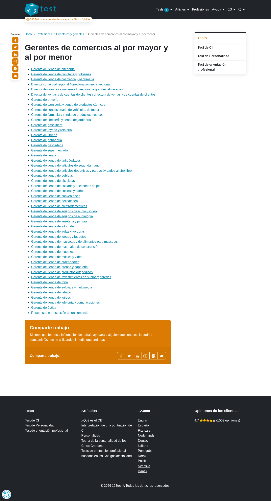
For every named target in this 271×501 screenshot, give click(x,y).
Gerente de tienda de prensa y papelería (59, 267)
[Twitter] (129, 355)
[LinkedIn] (137, 355)
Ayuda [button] (217, 9)
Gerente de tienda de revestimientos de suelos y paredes (71, 277)
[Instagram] (15, 61)
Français (144, 430)
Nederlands (146, 435)
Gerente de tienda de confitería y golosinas (61, 74)
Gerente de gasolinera (46, 125)
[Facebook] (121, 355)
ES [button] (230, 9)
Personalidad (90, 435)
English (143, 420)
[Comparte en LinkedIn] (15, 54)
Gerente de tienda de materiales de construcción (65, 246)
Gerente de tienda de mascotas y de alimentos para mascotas (74, 241)
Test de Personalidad (213, 56)
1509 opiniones (228, 420)
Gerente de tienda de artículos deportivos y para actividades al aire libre (81, 170)
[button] (241, 9)
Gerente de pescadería (47, 145)
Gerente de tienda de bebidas (52, 175)
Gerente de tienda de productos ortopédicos (62, 272)
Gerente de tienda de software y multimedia (61, 287)
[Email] (15, 76)
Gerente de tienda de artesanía (53, 69)
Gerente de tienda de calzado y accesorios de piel (66, 186)
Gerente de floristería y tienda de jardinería (61, 120)
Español (144, 425)
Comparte (15, 34)
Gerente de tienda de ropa (49, 282)
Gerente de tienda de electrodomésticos (59, 206)
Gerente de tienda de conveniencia (55, 196)
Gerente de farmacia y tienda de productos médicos (67, 114)
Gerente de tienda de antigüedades (56, 160)
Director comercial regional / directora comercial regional (71, 84)
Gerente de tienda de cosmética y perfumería (62, 79)
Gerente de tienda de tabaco (51, 292)
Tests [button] (161, 9)
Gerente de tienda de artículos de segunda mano (65, 165)
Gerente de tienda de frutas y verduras (58, 231)
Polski (142, 461)
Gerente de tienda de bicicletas (53, 180)
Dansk (142, 471)
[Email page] (162, 355)
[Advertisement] (220, 139)
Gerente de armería (44, 99)
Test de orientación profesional (212, 67)
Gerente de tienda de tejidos (51, 297)
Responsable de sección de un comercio (59, 312)
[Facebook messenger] (153, 355)
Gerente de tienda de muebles (52, 251)
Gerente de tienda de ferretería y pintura (59, 221)
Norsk (142, 456)
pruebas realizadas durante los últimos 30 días (60, 19)
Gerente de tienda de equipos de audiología (62, 216)
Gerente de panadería (46, 140)
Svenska (144, 466)
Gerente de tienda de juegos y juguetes (58, 236)
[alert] (6, 494)
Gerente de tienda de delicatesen (54, 201)
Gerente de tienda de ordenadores (55, 262)
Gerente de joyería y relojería (51, 130)
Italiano (143, 445)
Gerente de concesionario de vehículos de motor (65, 109)
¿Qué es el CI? (92, 420)
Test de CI (205, 47)
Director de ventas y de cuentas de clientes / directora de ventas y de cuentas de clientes (93, 94)
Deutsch (144, 440)
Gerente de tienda (43, 155)
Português (145, 450)
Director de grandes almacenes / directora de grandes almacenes (77, 89)
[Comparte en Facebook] (15, 40)
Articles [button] (180, 9)
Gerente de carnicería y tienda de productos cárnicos (68, 104)
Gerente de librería (44, 135)
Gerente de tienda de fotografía (53, 226)
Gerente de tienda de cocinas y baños (57, 191)
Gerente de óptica (43, 307)
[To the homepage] (41, 9)
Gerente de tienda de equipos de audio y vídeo (64, 211)
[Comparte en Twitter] (15, 47)
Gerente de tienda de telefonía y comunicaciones (65, 302)
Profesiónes (200, 9)
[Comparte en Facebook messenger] (15, 68)
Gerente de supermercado (49, 150)
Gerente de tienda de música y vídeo (57, 257)
